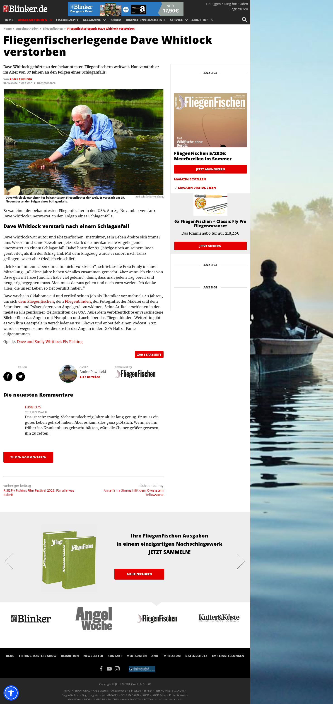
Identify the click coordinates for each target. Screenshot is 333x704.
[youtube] (111, 668)
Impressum (171, 656)
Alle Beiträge (90, 377)
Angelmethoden (32, 20)
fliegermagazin (90, 695)
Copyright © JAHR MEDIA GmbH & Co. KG (125, 684)
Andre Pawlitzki (93, 372)
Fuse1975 (33, 406)
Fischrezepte (67, 20)
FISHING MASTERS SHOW (38, 656)
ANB (154, 656)
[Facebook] (103, 668)
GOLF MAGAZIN (130, 695)
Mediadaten (137, 656)
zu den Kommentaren (28, 457)
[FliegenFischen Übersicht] (135, 373)
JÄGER (145, 695)
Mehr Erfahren (139, 574)
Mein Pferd (74, 699)
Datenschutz (196, 656)
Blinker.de (135, 690)
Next (241, 561)
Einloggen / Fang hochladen (227, 4)
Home (8, 20)
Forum (115, 20)
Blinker (148, 690)
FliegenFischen (70, 695)
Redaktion (70, 656)
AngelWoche (118, 690)
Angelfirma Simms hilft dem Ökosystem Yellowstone (133, 492)
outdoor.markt (174, 699)
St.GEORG (99, 699)
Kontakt (115, 656)
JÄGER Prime (159, 695)
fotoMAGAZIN (109, 695)
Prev (9, 561)
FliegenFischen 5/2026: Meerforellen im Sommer (203, 156)
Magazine (92, 20)
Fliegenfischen (53, 29)
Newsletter (93, 656)
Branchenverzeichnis (145, 20)
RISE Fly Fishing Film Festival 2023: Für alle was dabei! (38, 492)
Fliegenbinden (78, 301)
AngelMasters (101, 690)
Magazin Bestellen (190, 179)
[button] (11, 692)
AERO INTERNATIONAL (77, 690)
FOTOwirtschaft (153, 699)
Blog (10, 656)
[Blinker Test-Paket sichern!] (125, 8)
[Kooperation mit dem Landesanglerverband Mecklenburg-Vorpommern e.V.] (142, 669)
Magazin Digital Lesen (197, 188)
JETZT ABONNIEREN (210, 169)
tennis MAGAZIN (131, 699)
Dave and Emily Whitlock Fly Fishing (50, 341)
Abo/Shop (199, 20)
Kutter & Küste (177, 695)
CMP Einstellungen (228, 656)
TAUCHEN (113, 699)
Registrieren (238, 9)
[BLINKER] (25, 8)
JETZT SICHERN (210, 246)
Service (176, 20)
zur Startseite (149, 354)
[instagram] (118, 668)
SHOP (87, 699)
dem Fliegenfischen (36, 301)
